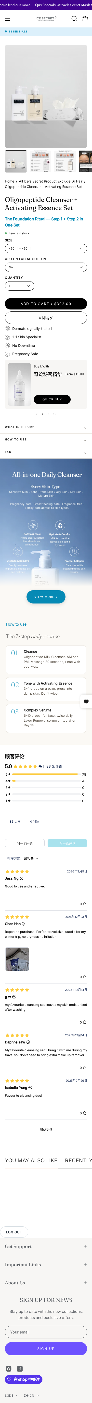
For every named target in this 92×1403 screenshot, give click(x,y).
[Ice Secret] (46, 19)
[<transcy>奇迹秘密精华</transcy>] (19, 384)
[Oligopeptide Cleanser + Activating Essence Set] (16, 161)
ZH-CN (29, 1395)
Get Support (18, 1246)
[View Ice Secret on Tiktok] (20, 1369)
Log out (14, 1232)
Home (9, 181)
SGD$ (9, 1395)
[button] (73, 18)
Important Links (23, 1264)
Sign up (46, 1349)
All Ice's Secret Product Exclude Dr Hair (50, 181)
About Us (15, 1283)
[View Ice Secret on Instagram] (8, 1369)
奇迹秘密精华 (48, 374)
